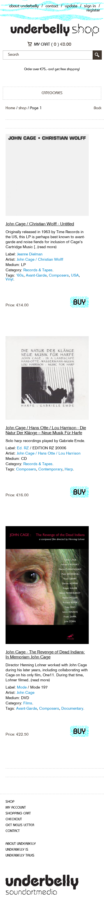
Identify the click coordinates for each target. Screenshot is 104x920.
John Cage (25, 692)
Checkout (14, 819)
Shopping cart (18, 813)
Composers (59, 275)
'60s (20, 275)
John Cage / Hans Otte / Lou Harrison (48, 453)
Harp (69, 469)
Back (97, 108)
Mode (22, 687)
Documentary (72, 708)
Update (71, 6)
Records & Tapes (37, 270)
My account (16, 807)
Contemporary (50, 469)
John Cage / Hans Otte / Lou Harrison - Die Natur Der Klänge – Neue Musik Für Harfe (46, 430)
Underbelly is (17, 849)
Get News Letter (20, 825)
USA (75, 275)
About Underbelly (24, 6)
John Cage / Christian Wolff (40, 259)
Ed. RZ (23, 448)
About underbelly (21, 844)
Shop (10, 802)
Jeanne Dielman (29, 254)
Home (10, 108)
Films (27, 703)
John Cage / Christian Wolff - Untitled (40, 223)
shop (23, 108)
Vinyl (9, 279)
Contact (51, 6)
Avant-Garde (36, 275)
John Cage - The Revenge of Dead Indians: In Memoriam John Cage (45, 654)
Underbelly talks (20, 855)
